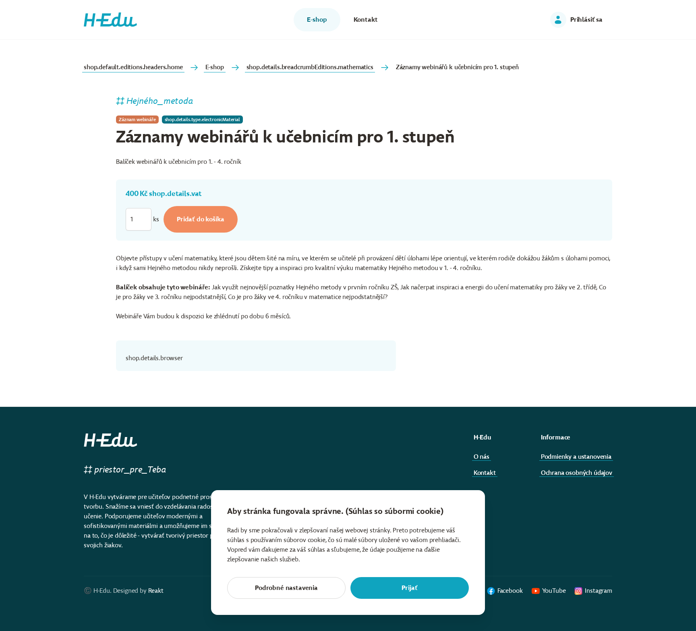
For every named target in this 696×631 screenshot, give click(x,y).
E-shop (214, 67)
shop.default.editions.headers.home (133, 67)
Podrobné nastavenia (286, 588)
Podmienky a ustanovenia (576, 456)
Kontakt (485, 472)
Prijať (409, 588)
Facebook (510, 590)
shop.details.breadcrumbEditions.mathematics (309, 67)
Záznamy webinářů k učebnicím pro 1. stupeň (457, 67)
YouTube (554, 590)
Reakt (156, 590)
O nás (481, 456)
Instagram (598, 590)
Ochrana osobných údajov (576, 472)
